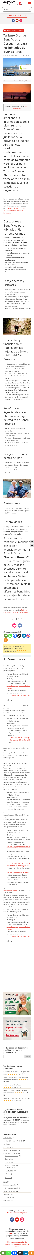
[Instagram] (28, 636)
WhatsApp (7, 1201)
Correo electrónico (11, 1156)
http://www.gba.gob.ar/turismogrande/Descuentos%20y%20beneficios (19, 740)
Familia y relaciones (10, 1150)
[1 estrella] (17, 651)
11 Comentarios (24, 55)
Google (7, 1159)
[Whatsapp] (10, 636)
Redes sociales (10, 1165)
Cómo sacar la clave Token (12, 1085)
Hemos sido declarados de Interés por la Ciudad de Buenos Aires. (17, 1244)
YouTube (8, 1178)
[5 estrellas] (25, 651)
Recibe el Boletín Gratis (17, 16)
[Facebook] (15, 636)
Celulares (6, 1144)
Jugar (5, 1182)
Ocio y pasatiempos (10, 55)
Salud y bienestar (9, 1191)
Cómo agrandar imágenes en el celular (16, 1098)
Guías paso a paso (9, 1153)
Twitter (8, 1174)
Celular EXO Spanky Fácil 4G (12, 1141)
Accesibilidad (7, 1138)
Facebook (9, 1168)
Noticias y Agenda (9, 1185)
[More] (6, 640)
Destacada (7, 1147)
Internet (7, 1162)
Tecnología (7, 1198)
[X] (19, 636)
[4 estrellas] (23, 651)
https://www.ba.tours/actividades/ (18, 873)
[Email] (6, 636)
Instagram (9, 1171)
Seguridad (6, 1194)
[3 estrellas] (21, 651)
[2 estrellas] (19, 651)
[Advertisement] (17, 972)
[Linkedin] (24, 636)
